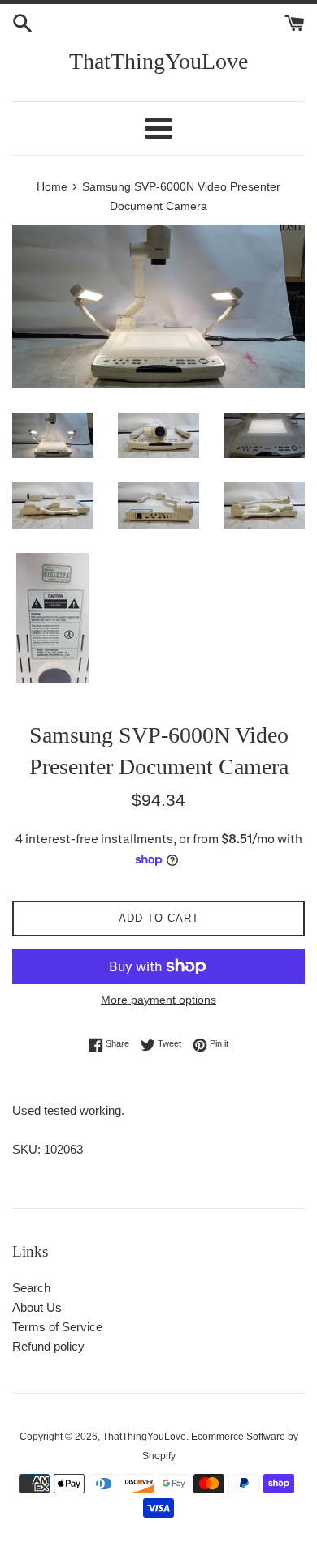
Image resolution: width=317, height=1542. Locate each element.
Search (31, 1288)
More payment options (158, 999)
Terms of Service (57, 1327)
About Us (37, 1307)
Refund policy (48, 1346)
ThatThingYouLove (158, 61)
